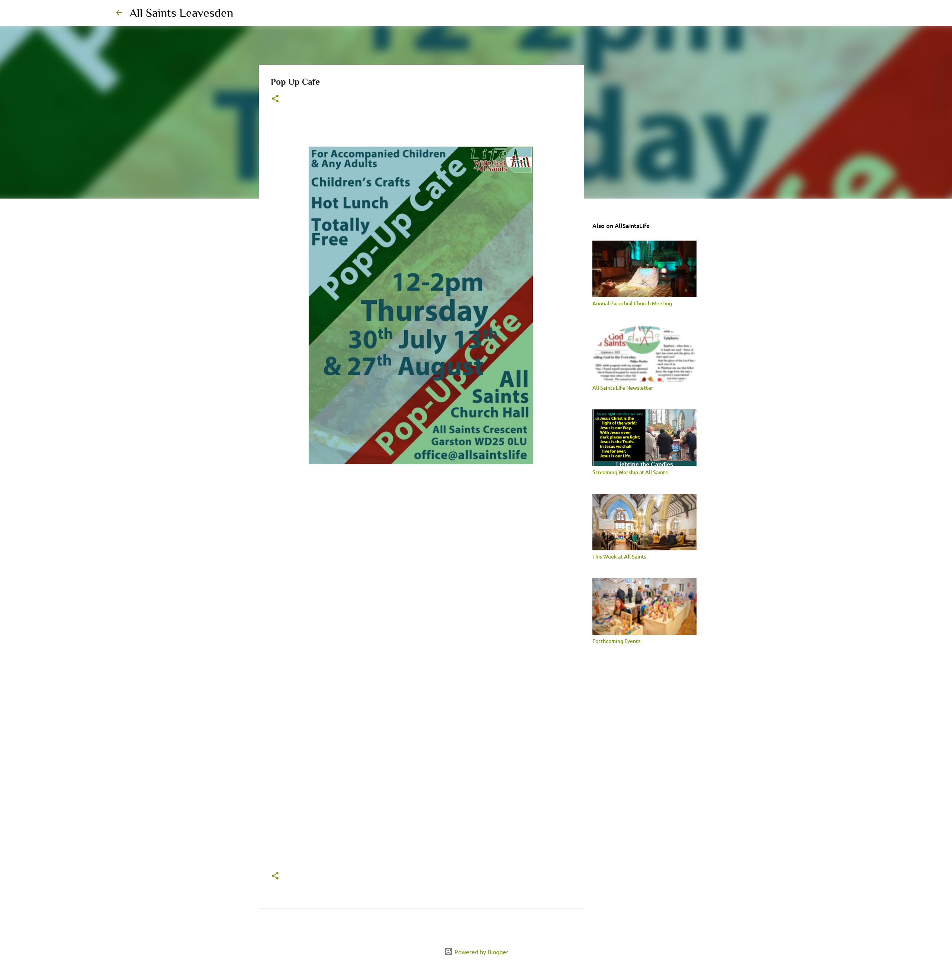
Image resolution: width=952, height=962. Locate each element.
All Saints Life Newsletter (622, 387)
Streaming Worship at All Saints (630, 472)
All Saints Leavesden (181, 12)
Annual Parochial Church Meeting (632, 303)
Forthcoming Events (616, 640)
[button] (275, 99)
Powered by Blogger (480, 951)
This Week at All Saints (619, 556)
